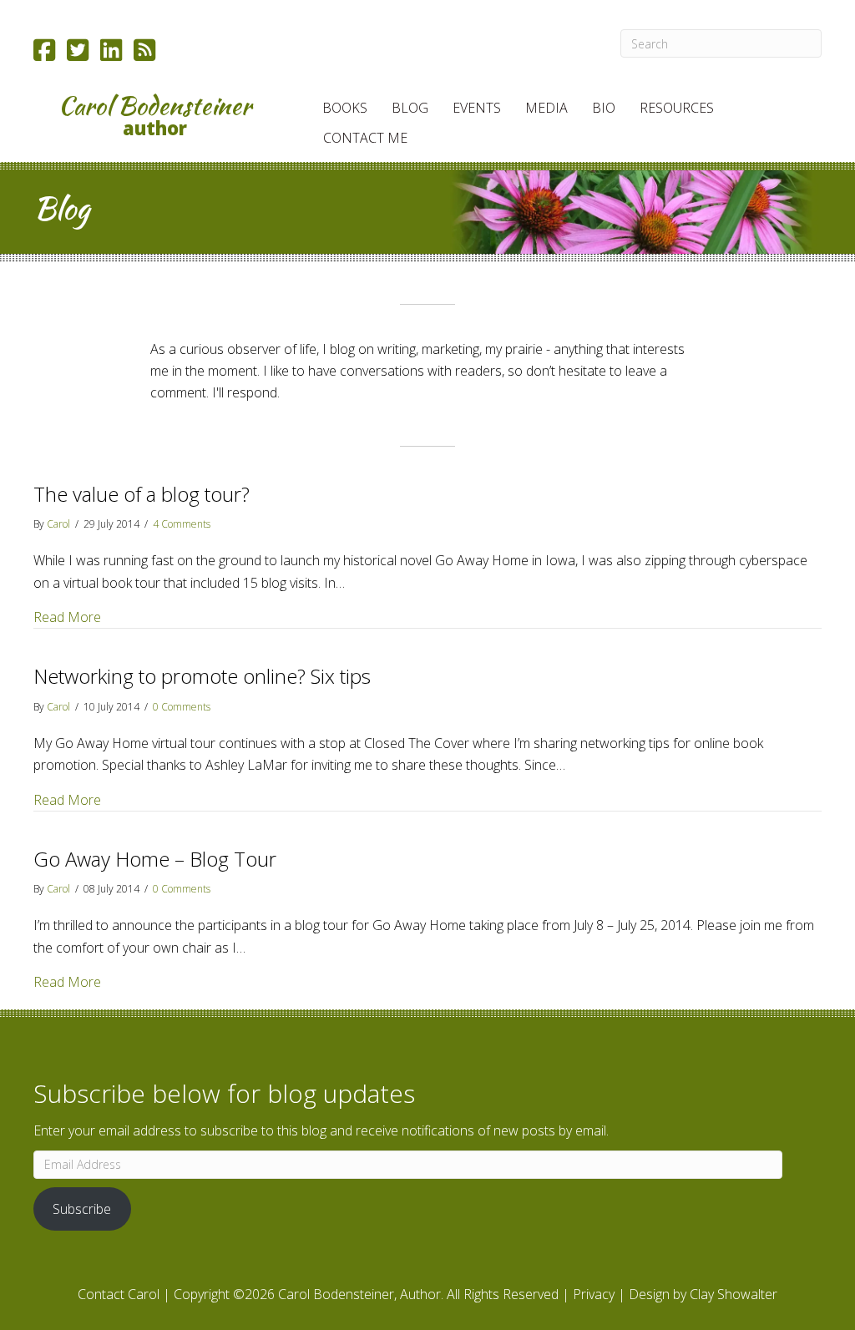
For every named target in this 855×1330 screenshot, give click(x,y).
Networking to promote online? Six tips (202, 676)
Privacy (594, 1294)
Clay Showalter (733, 1294)
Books (344, 108)
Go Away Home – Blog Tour (154, 858)
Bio (603, 108)
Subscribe (82, 1209)
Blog (410, 108)
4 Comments (181, 524)
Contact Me (365, 138)
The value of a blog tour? (141, 494)
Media (546, 108)
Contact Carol (118, 1294)
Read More (67, 616)
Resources (677, 108)
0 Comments (181, 707)
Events (477, 108)
